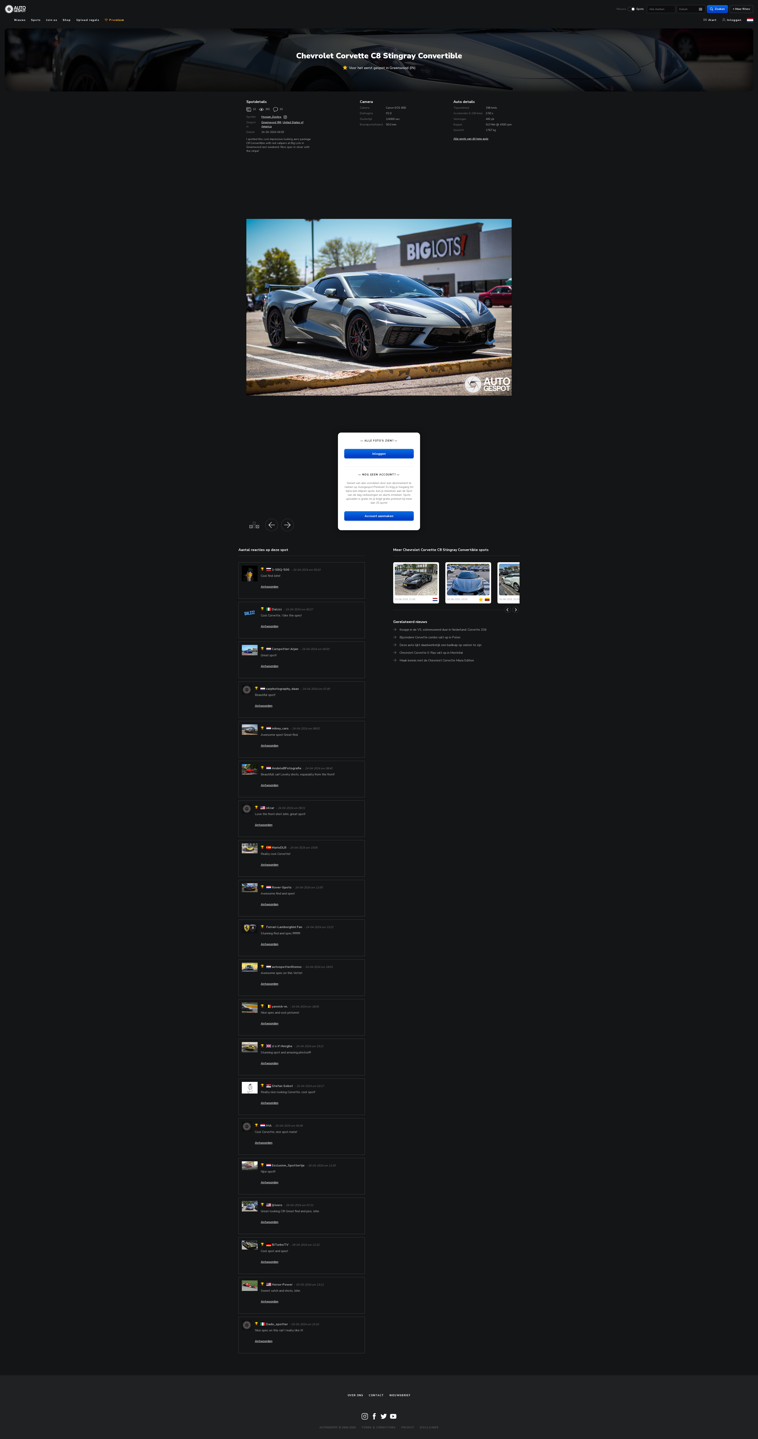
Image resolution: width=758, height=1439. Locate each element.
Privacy (407, 1427)
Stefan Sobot (282, 1086)
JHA (269, 1126)
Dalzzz (277, 609)
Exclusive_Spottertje (288, 1165)
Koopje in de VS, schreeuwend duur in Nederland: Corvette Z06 (443, 630)
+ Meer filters (741, 9)
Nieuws (621, 9)
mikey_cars (280, 729)
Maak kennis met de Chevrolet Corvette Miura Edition (437, 660)
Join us (51, 20)
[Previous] (508, 610)
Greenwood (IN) (271, 122)
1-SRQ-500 (280, 570)
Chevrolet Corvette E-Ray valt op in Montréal (431, 653)
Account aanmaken (379, 516)
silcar (270, 808)
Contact (376, 1395)
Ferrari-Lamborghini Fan (284, 927)
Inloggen (734, 20)
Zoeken (720, 9)
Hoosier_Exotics (271, 117)
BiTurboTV (280, 1245)
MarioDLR (279, 848)
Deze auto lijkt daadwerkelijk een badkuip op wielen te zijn (440, 645)
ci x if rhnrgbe (282, 1046)
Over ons (355, 1395)
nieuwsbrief (399, 1395)
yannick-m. (280, 1006)
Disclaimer (429, 1427)
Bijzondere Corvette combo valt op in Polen (430, 637)
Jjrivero (277, 1205)
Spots (640, 9)
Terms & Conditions (378, 1427)
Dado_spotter (277, 1324)
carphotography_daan (282, 689)
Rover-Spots (282, 887)
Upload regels (87, 20)
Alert (712, 20)
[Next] (516, 610)
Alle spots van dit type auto (470, 139)
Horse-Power (282, 1284)
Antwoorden (269, 587)
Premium (116, 20)
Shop (67, 20)
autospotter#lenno (287, 967)
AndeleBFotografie (286, 768)
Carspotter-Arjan (285, 649)
